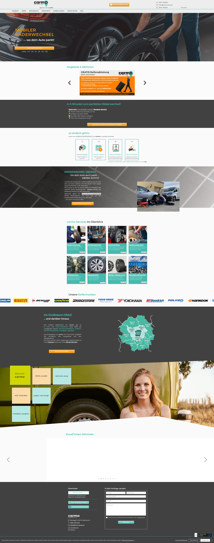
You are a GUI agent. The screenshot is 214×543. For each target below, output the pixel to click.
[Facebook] (69, 507)
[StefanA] (115, 478)
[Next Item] (145, 83)
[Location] (157, 3)
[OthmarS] (108, 478)
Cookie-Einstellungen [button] (181, 540)
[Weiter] (205, 459)
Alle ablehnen (194, 540)
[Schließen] (212, 540)
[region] (20, 375)
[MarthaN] (103, 478)
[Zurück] (8, 459)
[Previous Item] (69, 83)
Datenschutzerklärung (128, 540)
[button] (136, 333)
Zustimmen (205, 540)
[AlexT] (110, 478)
